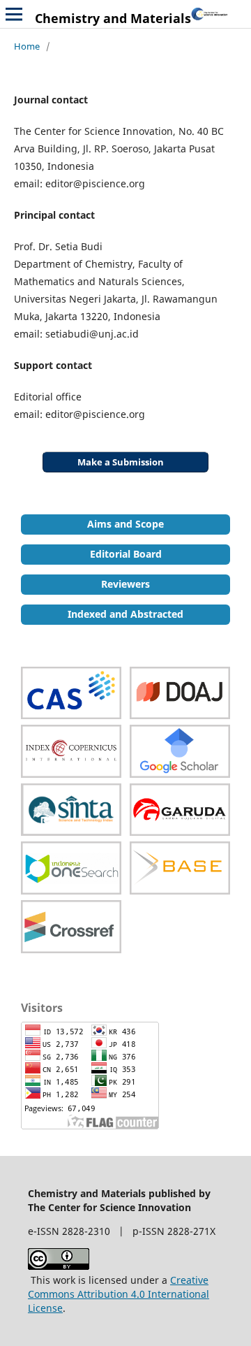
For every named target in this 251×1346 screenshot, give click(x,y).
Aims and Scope (125, 523)
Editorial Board (126, 553)
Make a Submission (120, 462)
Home (27, 46)
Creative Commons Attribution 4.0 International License (118, 1294)
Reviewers (125, 584)
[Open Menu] (14, 14)
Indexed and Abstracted (125, 614)
